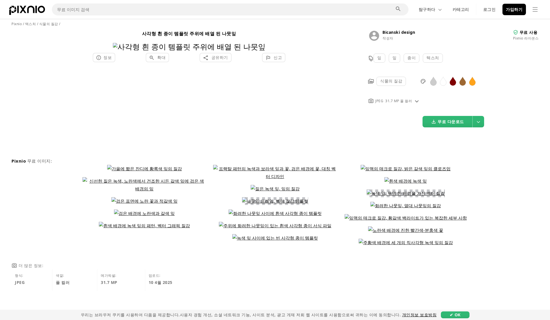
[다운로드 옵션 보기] (478, 121)
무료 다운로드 (451, 121)
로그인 (489, 9)
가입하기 (514, 9)
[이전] (119, 39)
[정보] (417, 100)
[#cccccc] (433, 81)
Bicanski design (398, 32)
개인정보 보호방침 (419, 314)
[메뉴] (535, 9)
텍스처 (433, 57)
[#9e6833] (462, 81)
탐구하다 (427, 9)
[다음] (259, 39)
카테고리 (461, 9)
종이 (411, 57)
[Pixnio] (27, 11)
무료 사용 (529, 32)
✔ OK (455, 314)
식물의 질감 (391, 81)
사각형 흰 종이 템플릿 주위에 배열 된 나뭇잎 (189, 33)
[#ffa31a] (472, 81)
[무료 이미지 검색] (398, 9)
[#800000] (453, 81)
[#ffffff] (443, 81)
